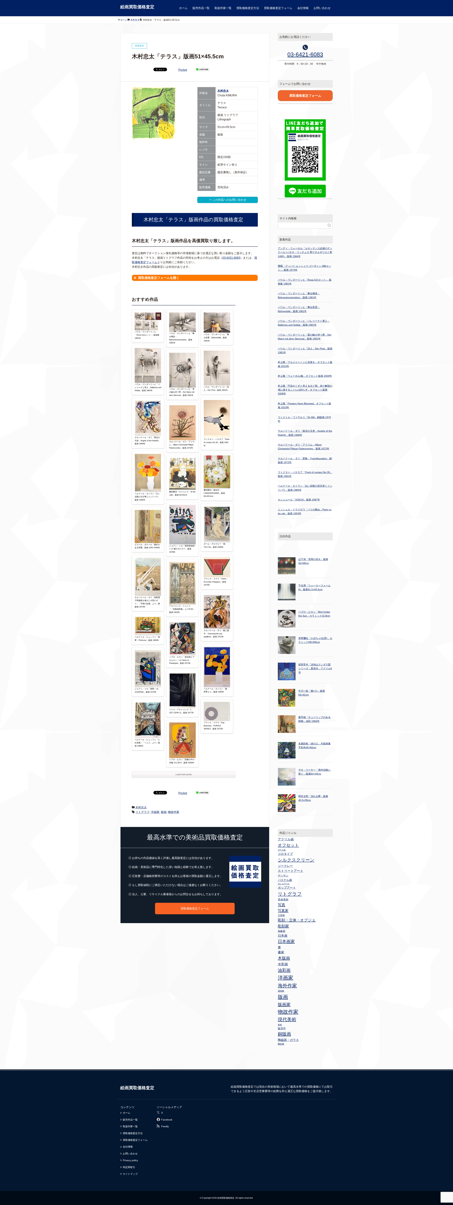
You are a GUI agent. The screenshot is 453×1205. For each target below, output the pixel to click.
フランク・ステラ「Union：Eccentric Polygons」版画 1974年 (216, 582)
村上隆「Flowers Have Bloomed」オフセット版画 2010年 (304, 405)
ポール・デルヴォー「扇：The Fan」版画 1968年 (215, 545)
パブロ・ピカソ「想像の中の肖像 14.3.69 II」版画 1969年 (181, 761)
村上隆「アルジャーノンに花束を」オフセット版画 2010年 (305, 364)
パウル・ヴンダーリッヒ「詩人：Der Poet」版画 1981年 (216, 388)
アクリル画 (286, 839)
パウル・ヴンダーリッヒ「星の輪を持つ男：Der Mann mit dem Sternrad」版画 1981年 (181, 392)
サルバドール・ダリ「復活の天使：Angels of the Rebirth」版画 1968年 (147, 440)
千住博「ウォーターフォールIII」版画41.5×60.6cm (314, 587)
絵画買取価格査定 (137, 6)
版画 (164, 812)
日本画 (282, 935)
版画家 (284, 1004)
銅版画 (284, 1033)
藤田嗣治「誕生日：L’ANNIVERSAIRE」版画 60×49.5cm (214, 493)
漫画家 (281, 991)
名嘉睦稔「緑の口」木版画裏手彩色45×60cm (314, 745)
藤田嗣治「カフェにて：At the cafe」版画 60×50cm (182, 493)
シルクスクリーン (296, 859)
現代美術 (287, 1019)
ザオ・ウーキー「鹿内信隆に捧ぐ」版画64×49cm (314, 771)
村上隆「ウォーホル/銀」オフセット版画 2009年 (305, 376)
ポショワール (283, 884)
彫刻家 (283, 926)
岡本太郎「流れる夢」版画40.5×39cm (313, 798)
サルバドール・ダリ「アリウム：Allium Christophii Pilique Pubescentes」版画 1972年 (181, 445)
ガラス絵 (282, 850)
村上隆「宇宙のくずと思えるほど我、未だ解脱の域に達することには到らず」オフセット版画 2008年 (305, 389)
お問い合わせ (322, 8)
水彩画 (283, 964)
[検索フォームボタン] (329, 225)
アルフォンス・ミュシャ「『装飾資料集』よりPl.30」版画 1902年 (182, 609)
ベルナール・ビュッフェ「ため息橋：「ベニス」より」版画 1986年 (147, 743)
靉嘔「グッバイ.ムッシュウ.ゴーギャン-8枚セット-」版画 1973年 (304, 268)
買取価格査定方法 (247, 8)
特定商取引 (129, 1167)
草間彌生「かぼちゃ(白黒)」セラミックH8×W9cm (315, 640)
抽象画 (281, 931)
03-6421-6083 (231, 257)
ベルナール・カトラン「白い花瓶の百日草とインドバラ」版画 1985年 (147, 497)
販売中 (282, 1028)
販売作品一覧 (201, 8)
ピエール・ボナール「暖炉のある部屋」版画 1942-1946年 (147, 546)
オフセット (288, 845)
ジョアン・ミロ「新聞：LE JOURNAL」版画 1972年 (146, 690)
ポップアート (287, 887)
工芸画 (281, 915)
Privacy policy (130, 1160)
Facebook (166, 1119)
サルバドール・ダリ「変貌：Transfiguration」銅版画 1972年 (305, 460)
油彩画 (284, 970)
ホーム (183, 8)
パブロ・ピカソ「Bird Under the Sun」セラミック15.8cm (314, 613)
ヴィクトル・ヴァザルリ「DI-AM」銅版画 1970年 (304, 419)
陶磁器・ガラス (288, 1040)
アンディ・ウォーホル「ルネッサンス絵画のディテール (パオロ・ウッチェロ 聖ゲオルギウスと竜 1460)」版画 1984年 (305, 252)
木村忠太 (223, 90)
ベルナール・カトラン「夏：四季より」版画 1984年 (216, 690)
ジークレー (285, 866)
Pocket (182, 69)
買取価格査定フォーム (278, 8)
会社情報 (303, 8)
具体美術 (283, 899)
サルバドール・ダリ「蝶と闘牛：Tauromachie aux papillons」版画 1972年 (216, 633)
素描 (280, 1025)
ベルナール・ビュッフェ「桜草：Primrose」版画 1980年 (147, 638)
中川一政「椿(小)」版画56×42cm (311, 692)
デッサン (283, 875)
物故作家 (173, 812)
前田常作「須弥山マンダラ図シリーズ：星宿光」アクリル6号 (315, 668)
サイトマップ (130, 1173)
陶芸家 (281, 1044)
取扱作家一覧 (222, 8)
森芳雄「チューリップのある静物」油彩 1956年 (314, 719)
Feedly (165, 1126)
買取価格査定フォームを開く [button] (158, 278)
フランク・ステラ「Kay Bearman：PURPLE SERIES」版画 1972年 (214, 725)
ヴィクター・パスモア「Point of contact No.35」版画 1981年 (216, 442)
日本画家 (286, 941)
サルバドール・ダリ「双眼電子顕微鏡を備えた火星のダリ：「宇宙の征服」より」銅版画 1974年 (147, 602)
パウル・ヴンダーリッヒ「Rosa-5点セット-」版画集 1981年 (147, 335)
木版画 (284, 958)
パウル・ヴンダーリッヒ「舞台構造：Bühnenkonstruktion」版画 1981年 (181, 338)
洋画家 (155, 812)
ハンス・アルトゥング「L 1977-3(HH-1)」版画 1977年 (181, 711)
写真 (281, 905)
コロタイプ (285, 854)
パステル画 (285, 880)
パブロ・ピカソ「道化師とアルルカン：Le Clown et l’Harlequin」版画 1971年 (181, 660)
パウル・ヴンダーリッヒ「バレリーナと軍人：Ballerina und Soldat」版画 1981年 (148, 387)
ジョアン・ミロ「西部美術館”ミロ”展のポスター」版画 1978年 (182, 549)
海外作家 (287, 985)
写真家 (283, 910)
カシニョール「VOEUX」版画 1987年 (299, 499)
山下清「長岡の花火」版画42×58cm (313, 561)
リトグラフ (142, 812)
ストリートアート (290, 871)
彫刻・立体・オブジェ (297, 920)
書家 (281, 952)
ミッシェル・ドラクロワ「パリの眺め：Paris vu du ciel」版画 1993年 (304, 511)
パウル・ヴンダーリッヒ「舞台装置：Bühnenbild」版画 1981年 (216, 337)
